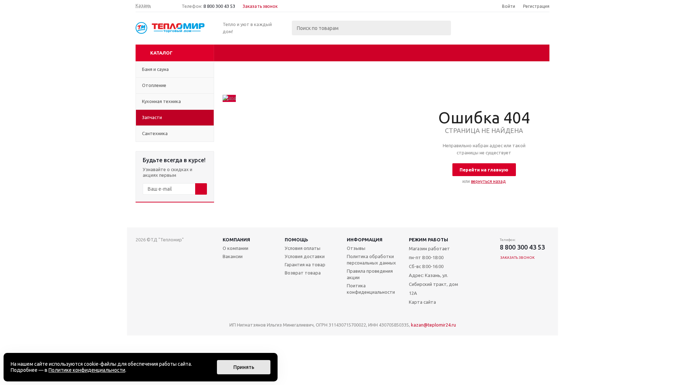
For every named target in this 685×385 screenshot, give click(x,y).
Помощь (296, 239)
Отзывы (356, 248)
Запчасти (152, 117)
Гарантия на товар (305, 264)
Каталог (161, 52)
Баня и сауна (155, 69)
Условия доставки (305, 256)
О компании (235, 248)
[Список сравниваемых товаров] (470, 33)
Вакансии (233, 256)
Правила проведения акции (370, 274)
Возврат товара (303, 272)
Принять (243, 367)
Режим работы (428, 239)
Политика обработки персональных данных (371, 259)
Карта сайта (422, 301)
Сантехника (155, 133)
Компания (236, 239)
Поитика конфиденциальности (371, 288)
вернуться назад (488, 181)
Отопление (154, 85)
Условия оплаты (302, 248)
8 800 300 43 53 (219, 6)
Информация (364, 239)
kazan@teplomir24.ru (433, 324)
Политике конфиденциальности (87, 370)
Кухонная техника (161, 101)
